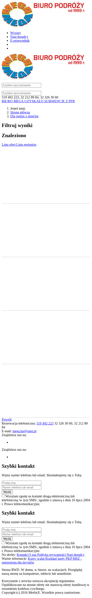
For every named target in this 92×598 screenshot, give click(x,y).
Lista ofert (9, 144)
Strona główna (20, 112)
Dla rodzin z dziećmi (24, 116)
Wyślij (7, 492)
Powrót (7, 419)
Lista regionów (26, 144)
